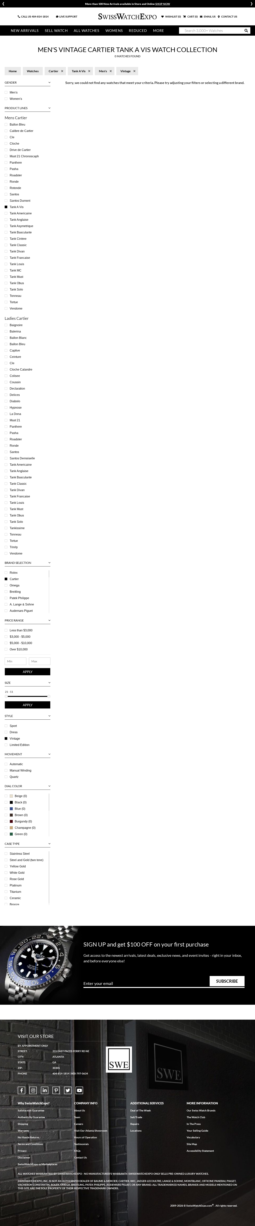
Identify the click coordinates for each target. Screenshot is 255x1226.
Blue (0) (20, 808)
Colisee (15, 375)
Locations (136, 1130)
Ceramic (15, 898)
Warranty (23, 1130)
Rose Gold (17, 879)
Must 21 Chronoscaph (24, 156)
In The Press (194, 1123)
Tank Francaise (20, 257)
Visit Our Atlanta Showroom (90, 1130)
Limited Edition (19, 744)
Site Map (192, 1144)
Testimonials (81, 1144)
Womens (114, 30)
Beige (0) (21, 796)
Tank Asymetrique (21, 226)
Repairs (134, 1123)
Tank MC (15, 270)
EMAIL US (209, 16)
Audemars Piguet (21, 610)
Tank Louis (17, 264)
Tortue (14, 302)
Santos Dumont (20, 200)
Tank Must (16, 276)
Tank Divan (17, 251)
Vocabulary (193, 1137)
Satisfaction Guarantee (31, 1110)
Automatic (16, 764)
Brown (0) (21, 815)
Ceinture (15, 356)
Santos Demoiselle (22, 458)
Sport (13, 725)
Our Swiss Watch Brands (201, 1110)
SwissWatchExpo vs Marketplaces (37, 1164)
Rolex (14, 572)
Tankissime (17, 528)
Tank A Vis (17, 207)
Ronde (14, 181)
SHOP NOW (162, 3)
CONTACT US (229, 16)
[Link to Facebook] (21, 1090)
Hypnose (16, 407)
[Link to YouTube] (79, 1090)
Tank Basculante (21, 232)
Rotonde (15, 188)
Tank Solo (16, 289)
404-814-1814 (40, 16)
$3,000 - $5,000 (20, 636)
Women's (16, 98)
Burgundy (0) (23, 821)
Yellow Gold (18, 866)
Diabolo (15, 401)
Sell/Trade (136, 1117)
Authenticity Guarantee (31, 1117)
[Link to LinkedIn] (44, 1090)
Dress (14, 732)
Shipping (23, 1123)
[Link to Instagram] (33, 1090)
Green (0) (21, 834)
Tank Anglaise (19, 219)
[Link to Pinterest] (56, 1090)
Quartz (14, 776)
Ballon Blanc (18, 337)
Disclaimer (24, 1157)
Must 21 (15, 420)
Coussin (15, 382)
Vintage (15, 738)
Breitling (15, 591)
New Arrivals (25, 30)
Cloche (14, 143)
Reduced (138, 30)
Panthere (16, 162)
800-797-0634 (79, 1073)
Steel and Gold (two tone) (26, 860)
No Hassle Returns (28, 1137)
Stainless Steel (20, 853)
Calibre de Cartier (21, 130)
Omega (14, 585)
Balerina (15, 331)
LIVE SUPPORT (68, 16)
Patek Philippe (19, 598)
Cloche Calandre (21, 369)
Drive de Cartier (20, 150)
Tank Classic (18, 245)
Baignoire (16, 325)
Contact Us (80, 1157)
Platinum (15, 885)
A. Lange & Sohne (22, 604)
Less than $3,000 (21, 630)
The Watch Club (196, 1117)
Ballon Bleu (17, 124)
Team (77, 1117)
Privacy (22, 1150)
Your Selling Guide (197, 1130)
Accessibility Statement (200, 1150)
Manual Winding (20, 770)
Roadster (16, 175)
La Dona (15, 414)
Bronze (14, 904)
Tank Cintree (18, 238)
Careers (78, 1123)
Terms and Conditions (30, 1144)
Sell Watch (56, 30)
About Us (79, 1110)
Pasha (14, 169)
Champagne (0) (25, 827)
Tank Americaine (21, 213)
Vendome (16, 308)
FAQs (77, 1150)
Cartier (14, 579)
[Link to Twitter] (67, 1090)
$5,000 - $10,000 (21, 643)
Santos (14, 194)
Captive (15, 350)
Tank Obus (17, 283)
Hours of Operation (85, 1137)
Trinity (14, 547)
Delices (15, 394)
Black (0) (21, 802)
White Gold (17, 872)
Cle (12, 137)
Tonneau (15, 295)
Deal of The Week (140, 1110)
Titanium (15, 891)
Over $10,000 (19, 649)
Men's (14, 92)
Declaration (17, 388)
